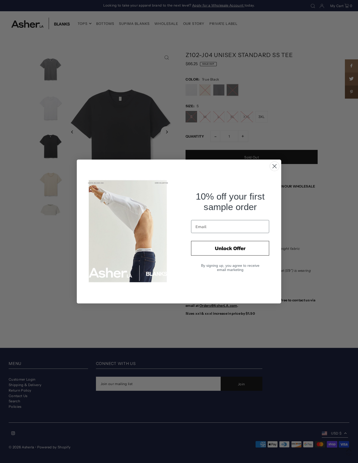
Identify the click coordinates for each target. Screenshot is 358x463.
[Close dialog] (274, 166)
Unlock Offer (230, 248)
